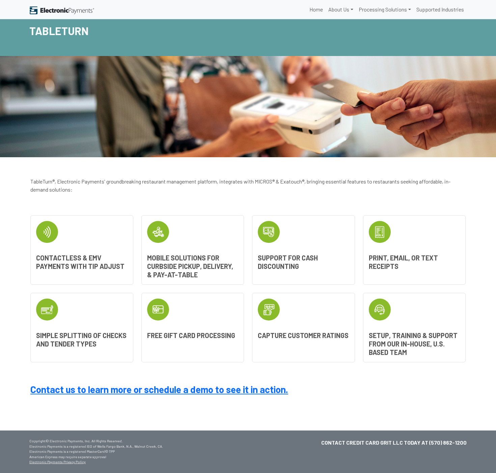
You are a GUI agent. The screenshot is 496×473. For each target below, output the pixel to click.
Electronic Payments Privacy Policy (57, 462)
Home (316, 9)
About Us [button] (338, 9)
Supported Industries (440, 9)
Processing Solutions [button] (383, 9)
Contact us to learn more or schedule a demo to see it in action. (159, 389)
